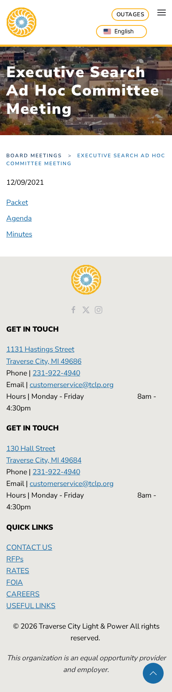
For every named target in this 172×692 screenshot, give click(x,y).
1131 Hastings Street (40, 349)
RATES (17, 571)
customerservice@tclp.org (72, 385)
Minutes (19, 234)
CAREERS (23, 594)
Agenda (19, 218)
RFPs (14, 559)
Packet (17, 202)
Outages (130, 14)
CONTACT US (29, 547)
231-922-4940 (56, 373)
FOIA (14, 582)
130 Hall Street (30, 448)
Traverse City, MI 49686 (43, 361)
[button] (161, 12)
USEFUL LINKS (31, 606)
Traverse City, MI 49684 (43, 460)
